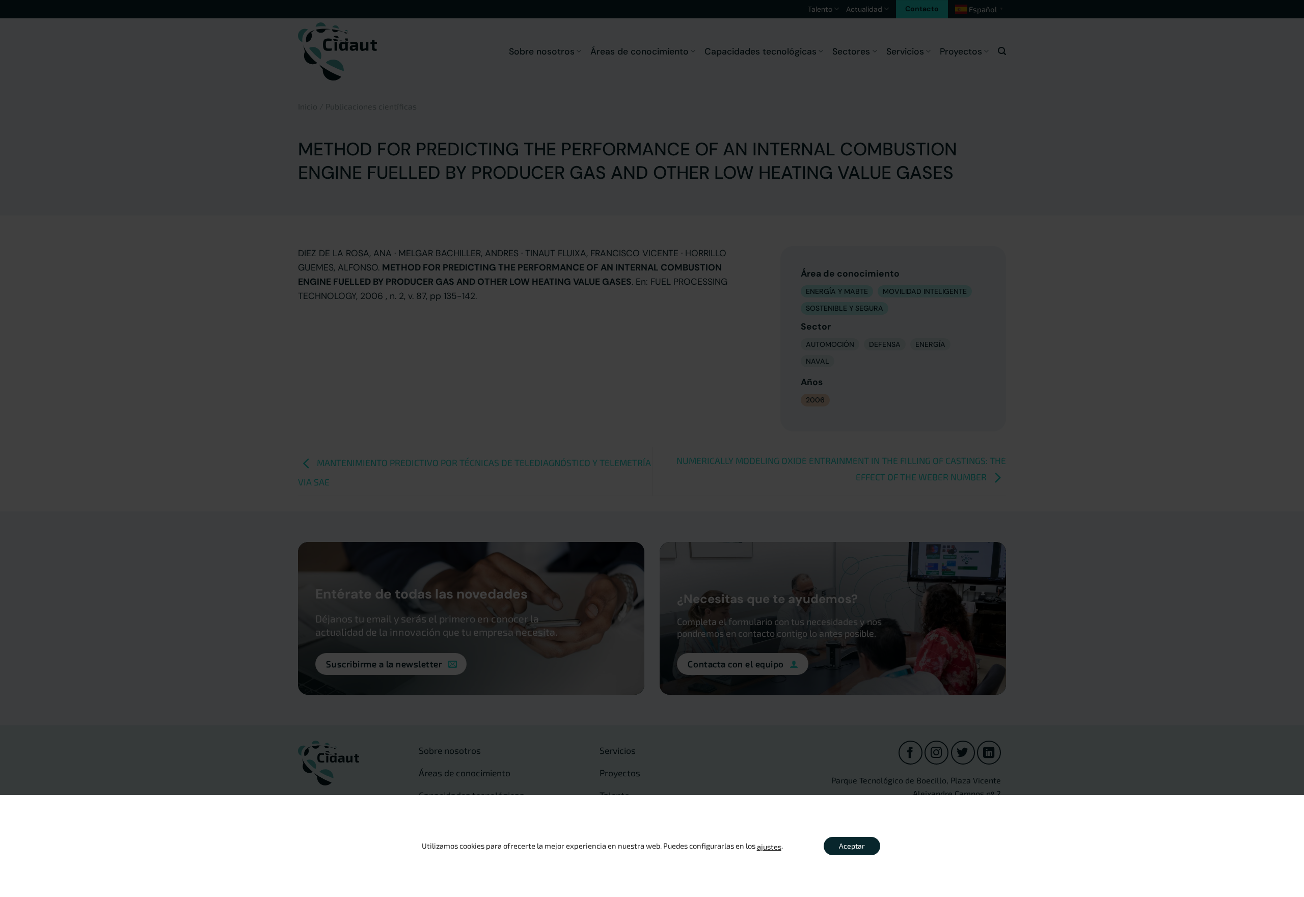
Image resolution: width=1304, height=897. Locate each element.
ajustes (769, 846)
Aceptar (852, 845)
